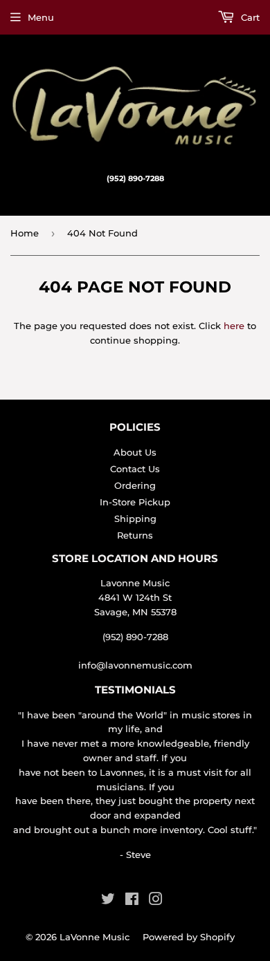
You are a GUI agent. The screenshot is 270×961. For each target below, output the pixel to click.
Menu (41, 17)
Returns (135, 535)
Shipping (135, 518)
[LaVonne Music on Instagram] (156, 900)
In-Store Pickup (135, 501)
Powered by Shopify (189, 936)
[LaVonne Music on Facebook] (132, 900)
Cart (249, 17)
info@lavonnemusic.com (135, 665)
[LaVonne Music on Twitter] (108, 900)
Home (24, 233)
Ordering (135, 485)
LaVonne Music (94, 936)
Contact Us (135, 468)
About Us (135, 452)
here (234, 325)
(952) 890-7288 (135, 636)
